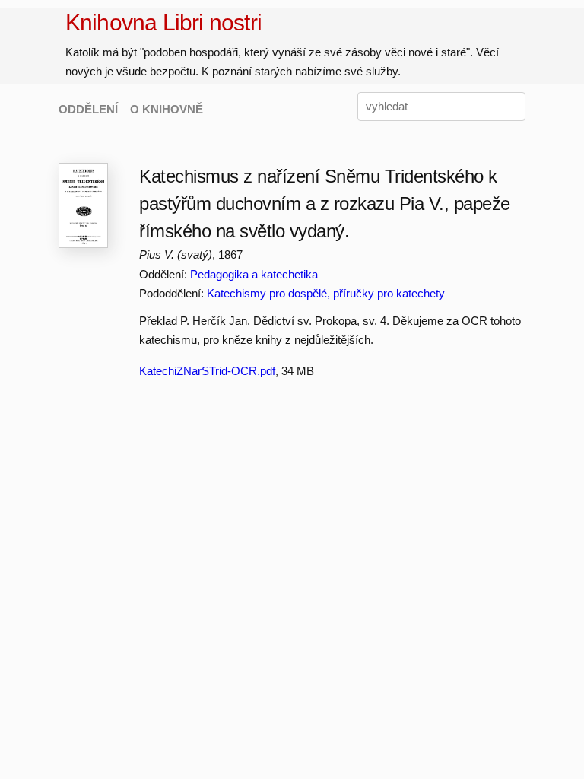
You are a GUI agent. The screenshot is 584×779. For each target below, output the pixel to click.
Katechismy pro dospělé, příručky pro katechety (326, 293)
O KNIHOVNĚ (166, 109)
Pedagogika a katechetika (254, 274)
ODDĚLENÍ (88, 109)
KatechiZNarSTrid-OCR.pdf (207, 370)
